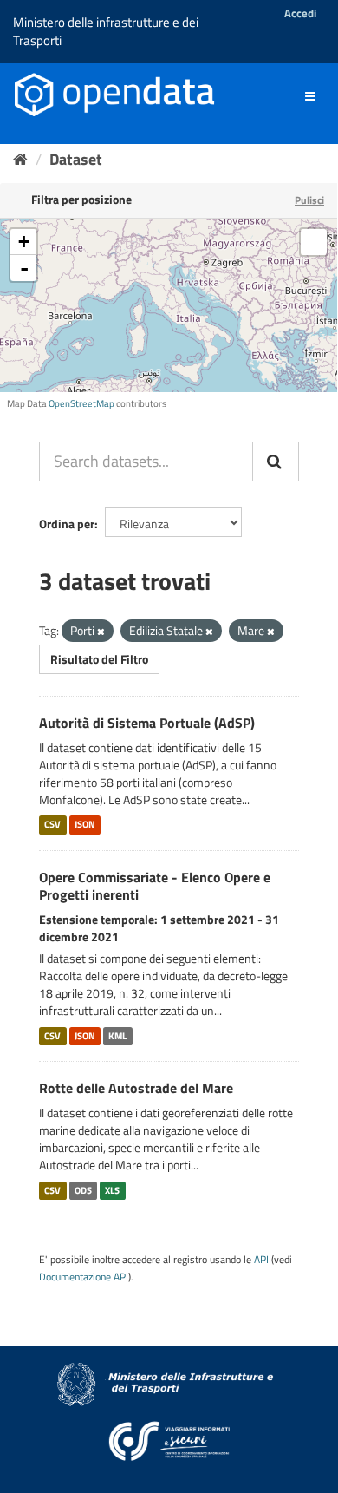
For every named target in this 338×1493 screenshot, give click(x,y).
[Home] (20, 159)
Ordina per (66, 523)
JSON (85, 825)
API (261, 1259)
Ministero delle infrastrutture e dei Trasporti (105, 31)
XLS (112, 1190)
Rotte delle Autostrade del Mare (136, 1087)
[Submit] (275, 461)
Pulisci (309, 200)
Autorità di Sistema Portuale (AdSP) (147, 722)
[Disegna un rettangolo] (314, 242)
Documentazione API (83, 1277)
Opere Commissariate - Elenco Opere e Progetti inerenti (154, 886)
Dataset (75, 159)
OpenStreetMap (81, 403)
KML (117, 1036)
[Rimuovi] (101, 631)
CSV (52, 825)
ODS (83, 1190)
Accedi (300, 13)
